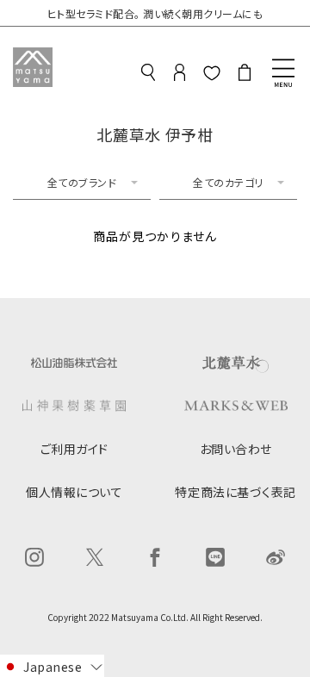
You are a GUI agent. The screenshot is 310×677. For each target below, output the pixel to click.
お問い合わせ (236, 448)
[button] (52, 666)
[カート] (245, 75)
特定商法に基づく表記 (235, 491)
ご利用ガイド (74, 448)
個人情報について (74, 491)
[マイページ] (179, 75)
